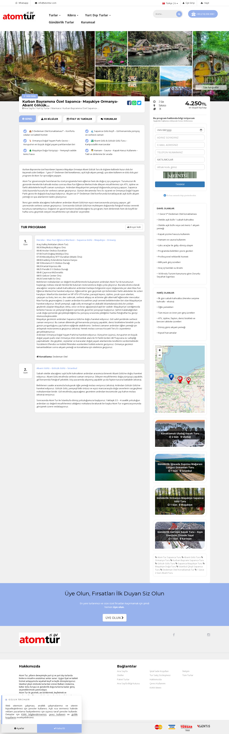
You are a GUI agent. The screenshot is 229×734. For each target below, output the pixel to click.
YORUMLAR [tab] (110, 118)
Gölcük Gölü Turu (166, 563)
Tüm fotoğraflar (211, 87)
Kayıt (206, 3)
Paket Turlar (123, 679)
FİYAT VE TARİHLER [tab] (80, 118)
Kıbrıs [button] (72, 15)
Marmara (56, 108)
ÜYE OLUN (113, 618)
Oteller (120, 675)
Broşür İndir (135, 227)
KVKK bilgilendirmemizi (33, 714)
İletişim (185, 671)
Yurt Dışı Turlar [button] (97, 15)
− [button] (160, 355)
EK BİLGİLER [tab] (50, 118)
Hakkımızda (156, 679)
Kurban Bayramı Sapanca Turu (188, 560)
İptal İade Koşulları (159, 671)
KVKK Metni (155, 687)
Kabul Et (60, 728)
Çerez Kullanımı (157, 683)
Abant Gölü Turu (192, 557)
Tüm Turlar (187, 675)
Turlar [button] (54, 15)
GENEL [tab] (28, 118)
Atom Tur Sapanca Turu (169, 557)
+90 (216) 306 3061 (205, 13)
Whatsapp (23, 3)
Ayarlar (20, 728)
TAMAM (180, 184)
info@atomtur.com (47, 3)
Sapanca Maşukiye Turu (189, 563)
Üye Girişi (190, 3)
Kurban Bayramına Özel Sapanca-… (81, 108)
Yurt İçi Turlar (43, 108)
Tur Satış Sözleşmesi (160, 675)
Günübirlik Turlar (61, 22)
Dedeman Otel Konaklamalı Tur (178, 569)
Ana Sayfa (29, 108)
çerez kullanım (57, 714)
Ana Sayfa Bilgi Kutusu (128, 683)
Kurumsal (88, 22)
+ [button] (160, 350)
